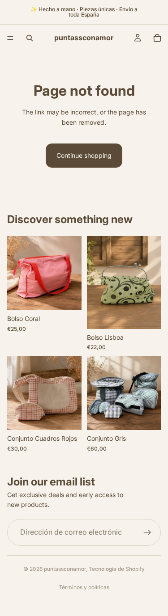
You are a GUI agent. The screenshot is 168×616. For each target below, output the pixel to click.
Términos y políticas (84, 587)
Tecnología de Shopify (117, 568)
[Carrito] (157, 38)
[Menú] (10, 38)
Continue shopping (84, 155)
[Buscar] (29, 38)
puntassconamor (65, 568)
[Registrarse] (147, 532)
